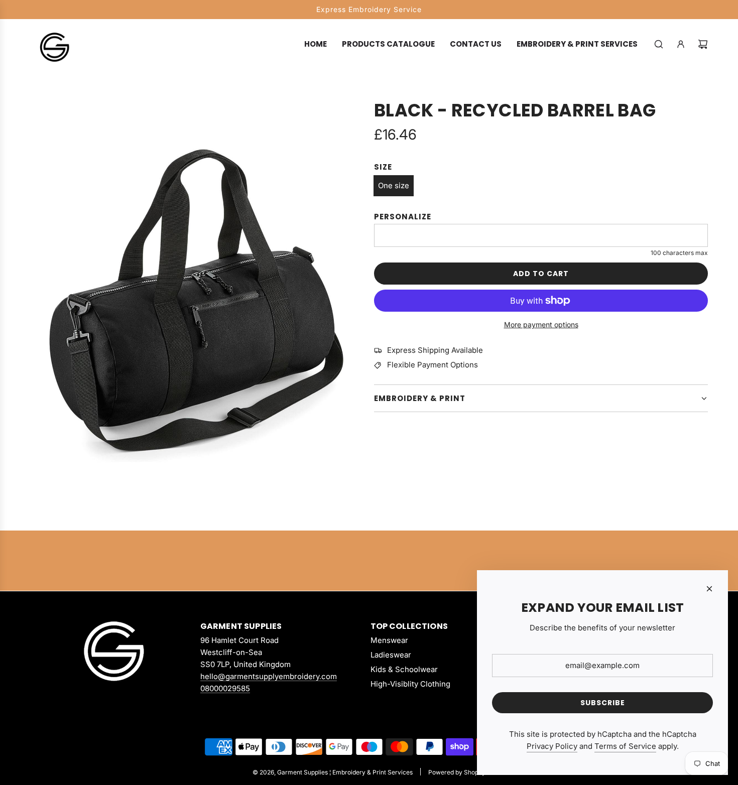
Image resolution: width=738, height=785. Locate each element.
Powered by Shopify (456, 772)
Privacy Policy (552, 746)
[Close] (709, 589)
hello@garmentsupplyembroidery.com (268, 676)
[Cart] (703, 44)
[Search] (659, 44)
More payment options (541, 324)
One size (393, 185)
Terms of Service (625, 746)
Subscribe (602, 703)
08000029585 (225, 688)
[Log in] (681, 44)
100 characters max (679, 252)
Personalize (402, 216)
